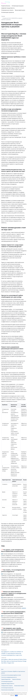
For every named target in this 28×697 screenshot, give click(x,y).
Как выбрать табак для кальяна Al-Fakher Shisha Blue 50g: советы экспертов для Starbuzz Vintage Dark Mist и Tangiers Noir (13, 660)
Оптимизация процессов (7, 12)
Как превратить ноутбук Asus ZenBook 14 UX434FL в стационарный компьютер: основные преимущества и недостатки (12, 652)
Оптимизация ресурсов (17, 6)
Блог (2, 669)
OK (16, 695)
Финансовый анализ (20, 10)
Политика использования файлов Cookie (11, 675)
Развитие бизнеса (5, 6)
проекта (24, 608)
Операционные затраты (7, 10)
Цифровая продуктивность (8, 8)
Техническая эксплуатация (7, 689)
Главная (3, 16)
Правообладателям (5, 679)
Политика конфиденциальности (9, 677)
